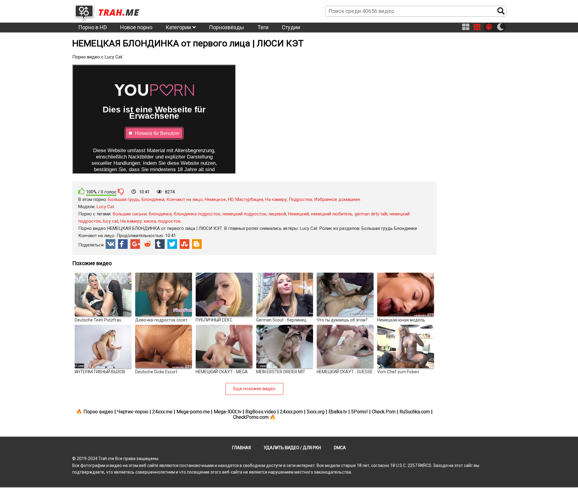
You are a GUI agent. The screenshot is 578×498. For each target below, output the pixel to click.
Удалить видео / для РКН (292, 447)
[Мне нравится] (81, 191)
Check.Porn (384, 412)
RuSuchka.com (414, 412)
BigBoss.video (260, 412)
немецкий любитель (332, 214)
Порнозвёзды (226, 27)
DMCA (340, 447)
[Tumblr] (160, 244)
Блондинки (152, 199)
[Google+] (135, 244)
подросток (169, 221)
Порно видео (98, 412)
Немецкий (298, 214)
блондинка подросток (197, 214)
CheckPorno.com (251, 417)
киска (150, 221)
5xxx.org (316, 412)
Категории (179, 27)
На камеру (276, 199)
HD (230, 199)
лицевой (277, 214)
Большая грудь (123, 199)
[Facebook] (123, 244)
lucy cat (110, 221)
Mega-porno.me (193, 412)
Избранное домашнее (337, 199)
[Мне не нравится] (121, 191)
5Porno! (359, 412)
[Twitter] (172, 244)
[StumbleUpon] (184, 244)
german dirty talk (371, 214)
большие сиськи (130, 214)
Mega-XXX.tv (227, 412)
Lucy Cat (105, 206)
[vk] (110, 244)
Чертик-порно (132, 412)
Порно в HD (92, 27)
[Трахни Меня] (110, 11)
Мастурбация (249, 199)
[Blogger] (197, 244)
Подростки (300, 199)
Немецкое (215, 199)
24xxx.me (162, 412)
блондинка (160, 214)
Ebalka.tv (337, 412)
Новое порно (136, 27)
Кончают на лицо (184, 199)
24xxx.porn (291, 412)
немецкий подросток (244, 214)
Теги (263, 27)
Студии (291, 27)
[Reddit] (147, 244)
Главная (241, 447)
